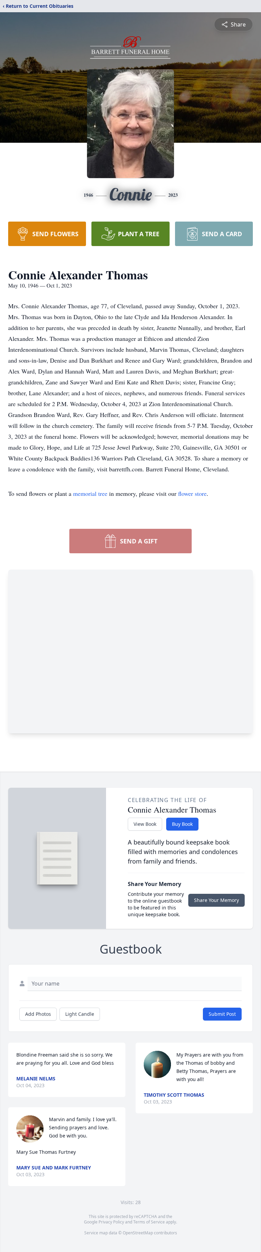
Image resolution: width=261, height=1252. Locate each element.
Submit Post (222, 1014)
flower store (192, 493)
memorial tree (90, 493)
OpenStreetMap (138, 1233)
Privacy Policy (111, 1222)
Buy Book (182, 824)
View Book (145, 824)
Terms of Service (149, 1222)
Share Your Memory (216, 900)
